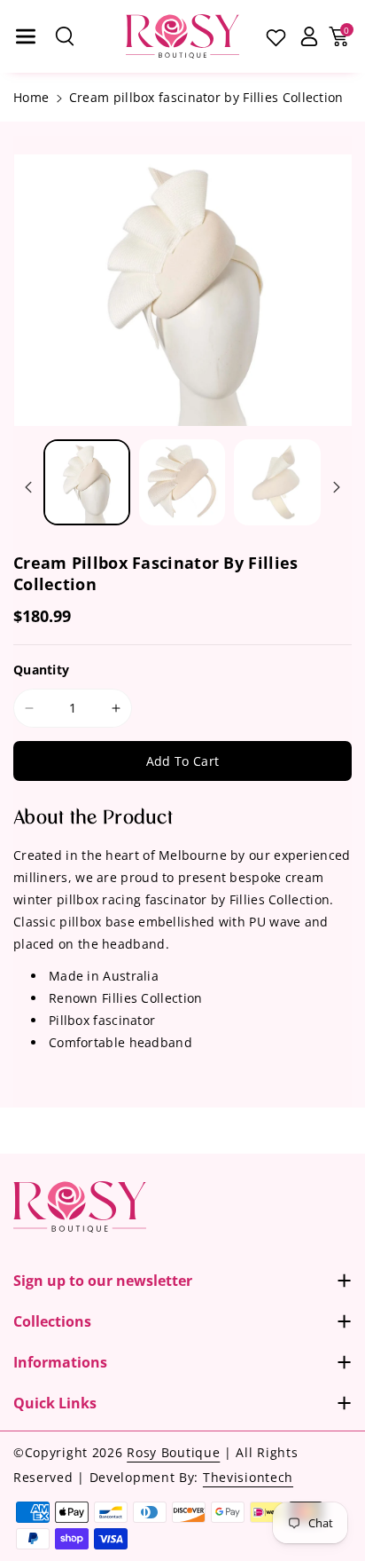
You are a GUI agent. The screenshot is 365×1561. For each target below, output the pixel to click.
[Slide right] (337, 487)
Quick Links (55, 1403)
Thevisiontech (248, 1477)
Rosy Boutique (173, 1452)
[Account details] (308, 36)
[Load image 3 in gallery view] (277, 482)
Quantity (41, 669)
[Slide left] (28, 487)
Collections (52, 1321)
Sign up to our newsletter (102, 1280)
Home (31, 97)
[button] (25, 36)
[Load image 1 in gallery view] (86, 482)
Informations (60, 1362)
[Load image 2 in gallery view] (182, 482)
